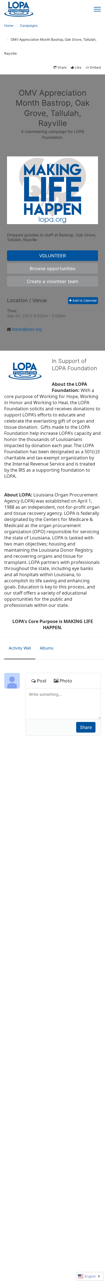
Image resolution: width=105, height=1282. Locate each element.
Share (62, 67)
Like (78, 67)
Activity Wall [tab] (20, 648)
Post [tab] (41, 681)
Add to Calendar (84, 300)
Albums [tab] (46, 648)
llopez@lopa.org (27, 329)
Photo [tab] (66, 681)
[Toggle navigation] (97, 9)
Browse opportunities (52, 268)
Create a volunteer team (52, 281)
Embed (95, 67)
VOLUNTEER (52, 255)
